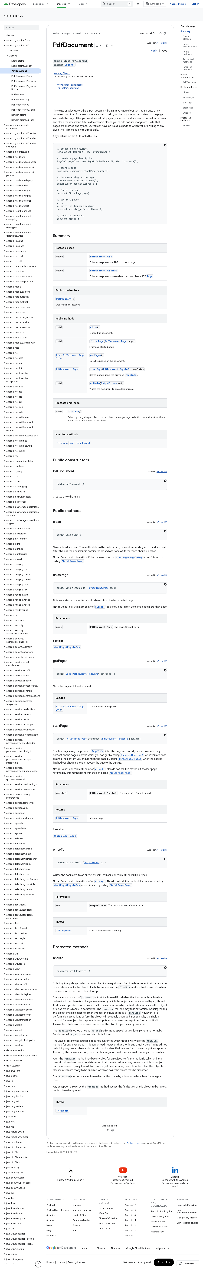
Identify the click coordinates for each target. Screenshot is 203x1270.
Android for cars (107, 1223)
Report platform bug (187, 1204)
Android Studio (178, 3)
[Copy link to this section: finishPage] (71, 575)
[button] (20, 40)
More (82, 3)
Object (69, 64)
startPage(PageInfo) (129, 557)
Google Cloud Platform (138, 1248)
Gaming (77, 1204)
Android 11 (130, 1235)
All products (162, 1248)
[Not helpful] (165, 33)
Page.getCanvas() (132, 755)
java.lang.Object (61, 73)
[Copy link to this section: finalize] (66, 958)
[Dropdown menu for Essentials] (49, 4)
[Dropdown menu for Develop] (70, 4)
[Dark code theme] (165, 145)
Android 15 (130, 1215)
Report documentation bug (187, 1211)
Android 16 (130, 1210)
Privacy (76, 1225)
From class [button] (73, 443)
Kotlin (154, 50)
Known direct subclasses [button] (69, 86)
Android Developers (62, 33)
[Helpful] (160, 33)
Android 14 (130, 1220)
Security (50, 1215)
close (93, 327)
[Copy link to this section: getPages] (70, 661)
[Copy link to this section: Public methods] (84, 511)
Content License (134, 1143)
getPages (95, 355)
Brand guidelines (76, 1262)
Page (149, 276)
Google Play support (187, 1217)
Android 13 (130, 1225)
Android (50, 1204)
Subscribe (163, 1262)
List (58, 355)
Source (50, 1220)
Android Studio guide (161, 1211)
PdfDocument (63, 298)
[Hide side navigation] (38, 1264)
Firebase (115, 1248)
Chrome (101, 1248)
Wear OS (103, 1213)
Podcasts (51, 1235)
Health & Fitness (80, 1215)
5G (74, 1230)
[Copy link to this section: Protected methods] (91, 947)
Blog (48, 1230)
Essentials (39, 3)
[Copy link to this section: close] (64, 522)
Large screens (106, 1208)
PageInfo (131, 374)
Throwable (62, 1110)
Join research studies (187, 1222)
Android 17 (130, 1204)
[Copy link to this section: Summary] (73, 236)
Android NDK (157, 1231)
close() (100, 606)
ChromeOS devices (108, 1218)
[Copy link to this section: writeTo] (68, 850)
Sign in (195, 3)
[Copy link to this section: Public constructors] (92, 460)
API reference (13, 15)
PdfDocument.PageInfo (103, 270)
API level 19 (162, 43)
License (61, 1262)
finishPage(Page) (72, 561)
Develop (61, 3)
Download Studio (159, 1226)
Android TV (104, 1228)
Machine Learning (82, 1210)
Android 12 (130, 1230)
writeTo (95, 383)
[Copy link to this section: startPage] (71, 726)
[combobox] (117, 4)
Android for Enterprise (57, 1210)
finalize (73, 411)
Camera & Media (81, 1220)
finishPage (97, 341)
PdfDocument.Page (101, 256)
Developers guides (160, 1216)
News (49, 1225)
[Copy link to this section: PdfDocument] (77, 471)
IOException (63, 930)
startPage (96, 369)
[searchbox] (21, 27)
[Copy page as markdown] (107, 45)
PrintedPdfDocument (68, 88)
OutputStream (109, 383)
